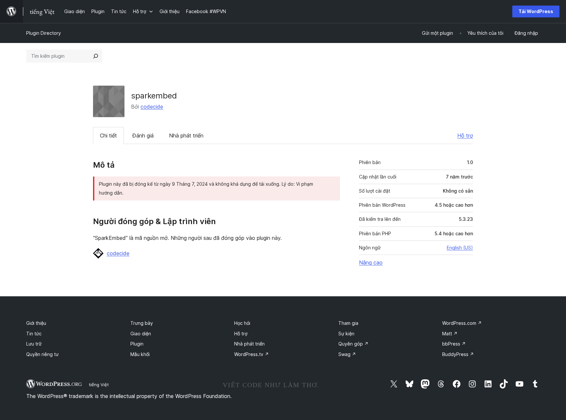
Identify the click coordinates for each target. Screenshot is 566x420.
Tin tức (34, 333)
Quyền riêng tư (42, 354)
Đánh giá (143, 135)
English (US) (460, 247)
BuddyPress (458, 354)
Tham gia (348, 323)
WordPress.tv (251, 354)
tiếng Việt (99, 384)
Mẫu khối (140, 354)
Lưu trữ (34, 343)
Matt (450, 333)
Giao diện (140, 333)
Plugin (136, 343)
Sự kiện (346, 333)
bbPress (454, 343)
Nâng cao (371, 262)
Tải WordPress (536, 11)
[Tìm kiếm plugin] (95, 56)
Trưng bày (141, 323)
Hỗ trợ (465, 135)
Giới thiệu (36, 323)
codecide (152, 106)
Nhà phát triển (186, 135)
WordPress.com (462, 323)
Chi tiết (108, 135)
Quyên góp (353, 343)
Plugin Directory (43, 33)
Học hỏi (242, 323)
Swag (347, 354)
